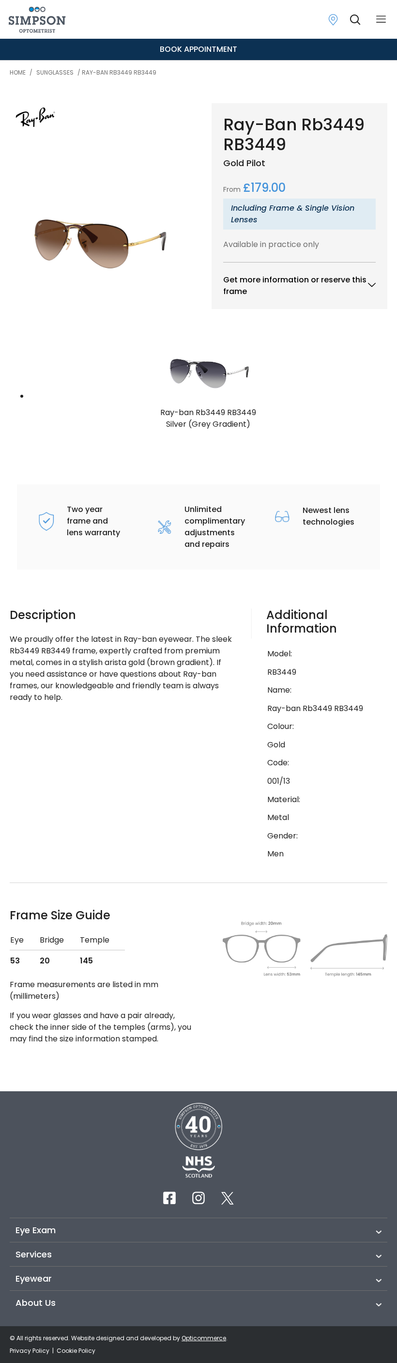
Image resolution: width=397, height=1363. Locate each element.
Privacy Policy (30, 1351)
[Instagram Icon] (198, 1198)
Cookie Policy (76, 1351)
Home (18, 72)
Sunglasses (55, 72)
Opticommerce (204, 1338)
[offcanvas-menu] (381, 19)
